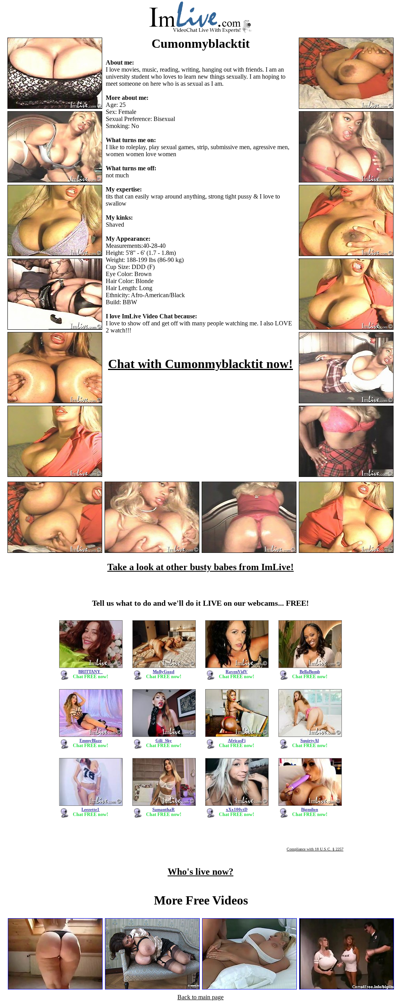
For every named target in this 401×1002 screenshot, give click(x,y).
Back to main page (200, 997)
